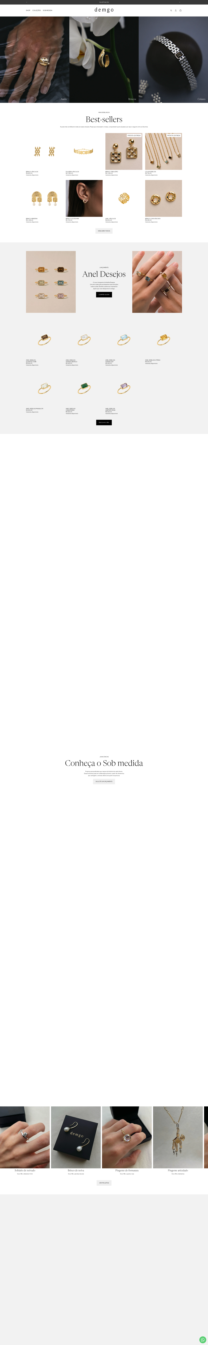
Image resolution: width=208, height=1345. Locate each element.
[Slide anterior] (29, 151)
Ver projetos (104, 1183)
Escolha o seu (104, 422)
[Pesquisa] (171, 10)
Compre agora (104, 294)
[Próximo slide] (59, 151)
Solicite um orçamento (104, 781)
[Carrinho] (180, 10)
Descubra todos (104, 231)
